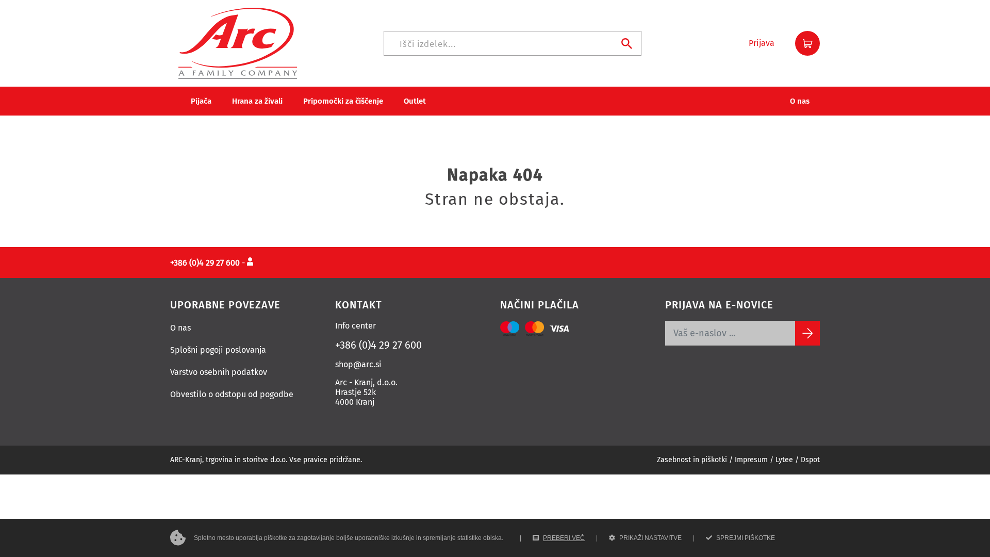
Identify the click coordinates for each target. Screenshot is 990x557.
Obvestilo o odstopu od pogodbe (231, 394)
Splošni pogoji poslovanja (218, 350)
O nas (180, 328)
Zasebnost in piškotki (692, 459)
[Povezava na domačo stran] (237, 42)
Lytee (784, 459)
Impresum (751, 459)
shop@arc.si (358, 364)
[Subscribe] (807, 333)
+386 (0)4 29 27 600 (378, 345)
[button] (761, 43)
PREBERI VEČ (564, 538)
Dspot (810, 459)
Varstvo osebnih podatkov (218, 372)
